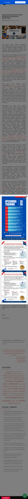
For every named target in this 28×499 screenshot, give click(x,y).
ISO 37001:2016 (20, 2)
